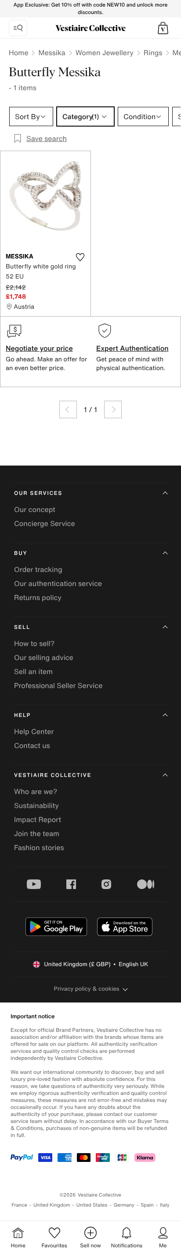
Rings (153, 52)
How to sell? (34, 643)
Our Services (38, 493)
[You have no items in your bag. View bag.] (163, 28)
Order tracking (38, 569)
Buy (20, 553)
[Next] (113, 409)
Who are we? (35, 791)
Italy (165, 1205)
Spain (147, 1205)
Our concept (34, 509)
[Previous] (68, 409)
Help (22, 715)
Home (18, 52)
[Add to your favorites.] (80, 257)
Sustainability (36, 805)
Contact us (32, 745)
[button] (163, 28)
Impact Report (37, 819)
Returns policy (38, 597)
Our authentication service (58, 583)
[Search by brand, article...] (18, 28)
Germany (123, 1205)
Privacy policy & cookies (86, 989)
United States (92, 1205)
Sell (22, 627)
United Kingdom (51, 1205)
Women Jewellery (105, 52)
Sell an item (33, 671)
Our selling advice (43, 657)
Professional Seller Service (58, 685)
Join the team (36, 833)
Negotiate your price (39, 348)
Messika (51, 52)
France (19, 1205)
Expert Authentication (132, 348)
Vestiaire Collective (52, 775)
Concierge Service (44, 523)
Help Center (34, 731)
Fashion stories (39, 847)
